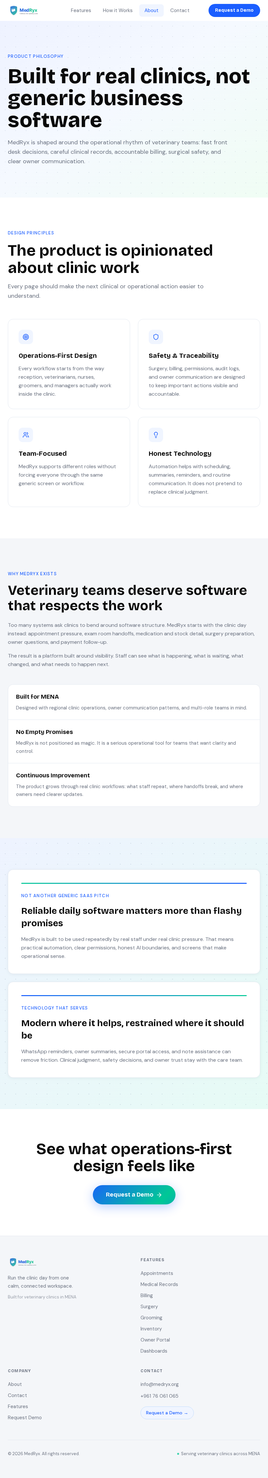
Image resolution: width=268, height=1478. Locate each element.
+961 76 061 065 (159, 1396)
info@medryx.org (160, 1384)
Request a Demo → (167, 1413)
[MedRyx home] (30, 10)
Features (81, 10)
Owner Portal (155, 1340)
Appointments (157, 1273)
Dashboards (154, 1351)
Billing (147, 1295)
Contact (180, 10)
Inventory (151, 1329)
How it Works (118, 10)
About (151, 10)
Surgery (149, 1306)
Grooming (151, 1317)
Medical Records (159, 1284)
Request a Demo (234, 10)
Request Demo (25, 1417)
